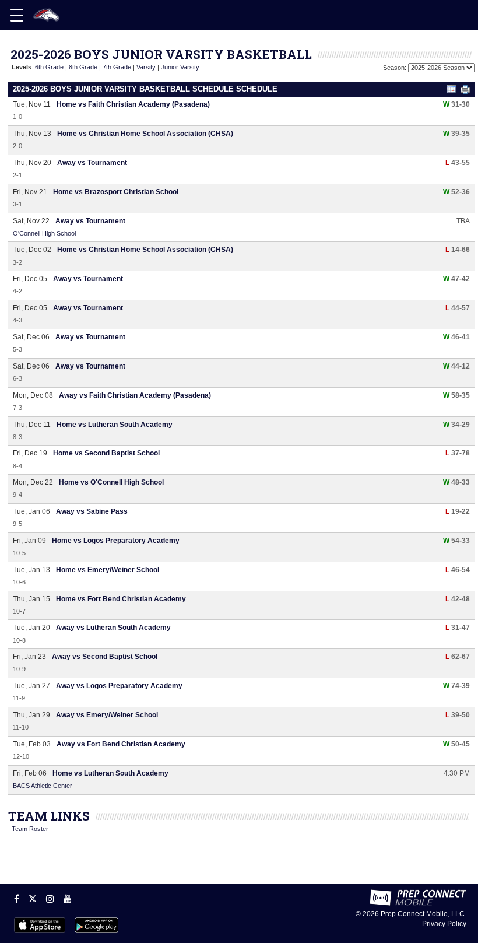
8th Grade (83, 67)
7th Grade (117, 67)
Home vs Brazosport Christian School (115, 192)
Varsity (146, 67)
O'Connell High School (44, 233)
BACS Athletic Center (42, 785)
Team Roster (30, 828)
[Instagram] (50, 899)
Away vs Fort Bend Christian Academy (121, 744)
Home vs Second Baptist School (106, 453)
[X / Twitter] (32, 898)
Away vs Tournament (92, 163)
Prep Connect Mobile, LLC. (423, 914)
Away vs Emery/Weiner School (107, 715)
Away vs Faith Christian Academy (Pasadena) (135, 395)
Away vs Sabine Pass (92, 511)
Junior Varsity (180, 67)
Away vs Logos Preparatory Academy (119, 686)
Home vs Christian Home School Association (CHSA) (145, 133)
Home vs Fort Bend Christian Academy (121, 599)
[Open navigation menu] (17, 15)
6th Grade (49, 67)
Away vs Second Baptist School (104, 657)
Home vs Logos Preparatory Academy (116, 541)
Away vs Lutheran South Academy (113, 627)
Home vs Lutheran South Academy (115, 424)
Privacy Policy (444, 924)
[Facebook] (17, 899)
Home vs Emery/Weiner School (107, 570)
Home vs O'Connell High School (111, 482)
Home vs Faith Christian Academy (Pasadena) (133, 104)
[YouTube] (67, 899)
